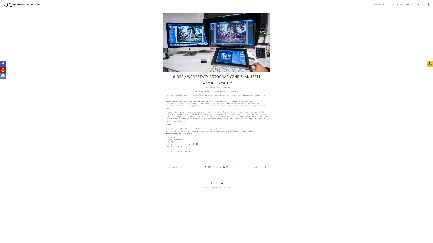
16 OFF (387, 5)
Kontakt (417, 5)
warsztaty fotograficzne (182, 151)
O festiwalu (406, 5)
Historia (396, 5)
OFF (171, 151)
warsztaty (227, 87)
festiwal (220, 87)
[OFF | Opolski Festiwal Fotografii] (22, 4)
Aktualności (377, 5)
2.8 (424, 5)
